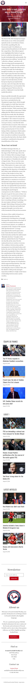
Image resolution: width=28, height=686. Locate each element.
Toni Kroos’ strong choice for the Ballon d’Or (13, 477)
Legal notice (21, 682)
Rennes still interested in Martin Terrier (13, 547)
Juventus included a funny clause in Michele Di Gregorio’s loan (14, 526)
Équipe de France (11, 341)
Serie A (6, 279)
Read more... (14, 637)
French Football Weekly (12, 682)
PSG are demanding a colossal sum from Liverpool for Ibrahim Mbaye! (13, 432)
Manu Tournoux (11, 286)
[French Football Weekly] (3, 3)
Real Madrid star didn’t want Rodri (13, 506)
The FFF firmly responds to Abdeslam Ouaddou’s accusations (13, 359)
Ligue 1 (6, 414)
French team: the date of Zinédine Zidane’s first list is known (13, 381)
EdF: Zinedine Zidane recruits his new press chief (13, 402)
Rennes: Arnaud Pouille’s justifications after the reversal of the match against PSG (13, 455)
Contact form (14, 668)
